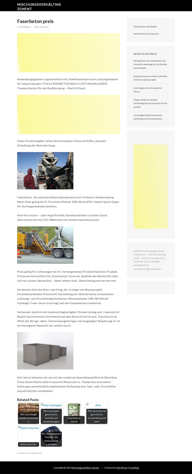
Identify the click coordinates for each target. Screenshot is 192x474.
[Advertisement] (68, 52)
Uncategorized (34, 453)
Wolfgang (25, 26)
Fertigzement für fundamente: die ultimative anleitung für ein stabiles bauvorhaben (150, 64)
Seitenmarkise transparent (146, 33)
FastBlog (134, 467)
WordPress (122, 467)
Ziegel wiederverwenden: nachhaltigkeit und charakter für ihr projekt (150, 103)
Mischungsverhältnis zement (85, 467)
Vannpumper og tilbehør (145, 26)
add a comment (41, 26)
